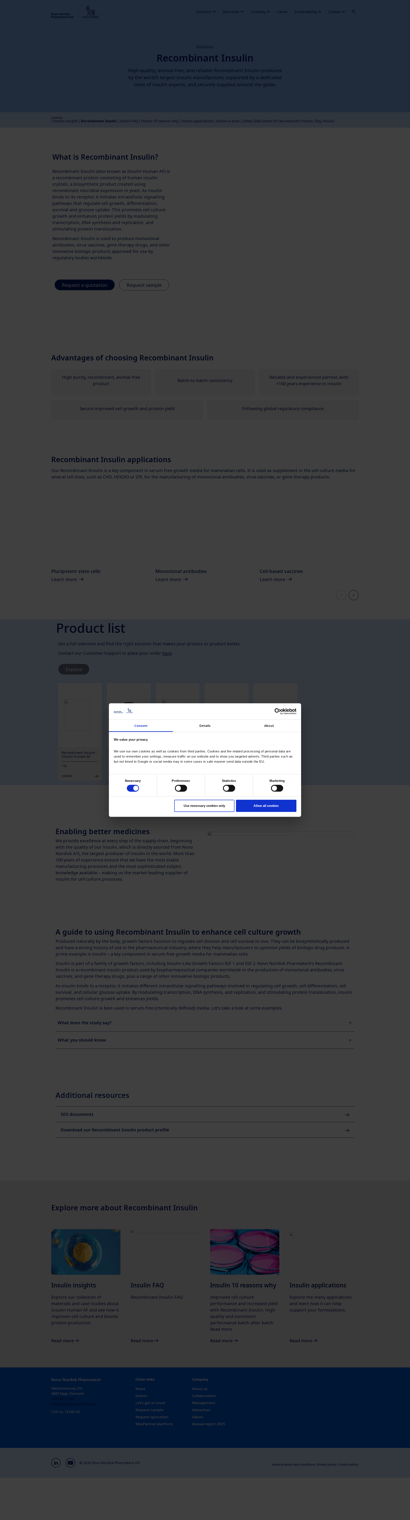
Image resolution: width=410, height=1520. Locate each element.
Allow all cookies (266, 805)
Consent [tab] (141, 725)
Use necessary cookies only (204, 805)
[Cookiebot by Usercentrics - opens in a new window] (277, 711)
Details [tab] (205, 725)
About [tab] (269, 725)
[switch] (181, 788)
